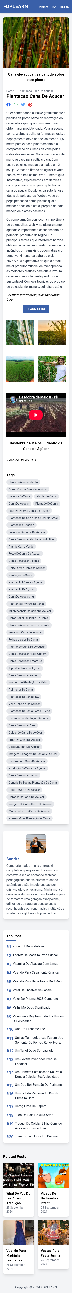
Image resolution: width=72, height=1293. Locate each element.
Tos (54, 7)
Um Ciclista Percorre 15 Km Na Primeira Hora (36, 1095)
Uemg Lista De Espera (30, 1106)
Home (10, 91)
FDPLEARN (15, 6)
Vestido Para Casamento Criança (36, 972)
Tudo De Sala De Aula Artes (34, 1115)
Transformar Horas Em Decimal (36, 1136)
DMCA (64, 7)
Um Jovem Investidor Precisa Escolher (36, 1061)
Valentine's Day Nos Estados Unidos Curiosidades (38, 1018)
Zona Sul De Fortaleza (28, 946)
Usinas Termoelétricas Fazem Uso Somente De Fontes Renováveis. (39, 1040)
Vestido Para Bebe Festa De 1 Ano (37, 981)
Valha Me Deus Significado (31, 1007)
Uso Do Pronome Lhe (30, 1029)
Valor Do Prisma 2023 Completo (35, 999)
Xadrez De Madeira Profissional (35, 955)
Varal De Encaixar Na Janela (32, 990)
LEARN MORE (36, 309)
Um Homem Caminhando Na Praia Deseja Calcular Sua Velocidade (38, 1074)
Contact (43, 7)
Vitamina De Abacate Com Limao (35, 964)
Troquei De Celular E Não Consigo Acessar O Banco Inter (38, 1126)
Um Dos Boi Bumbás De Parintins (38, 1085)
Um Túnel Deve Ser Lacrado (34, 1050)
